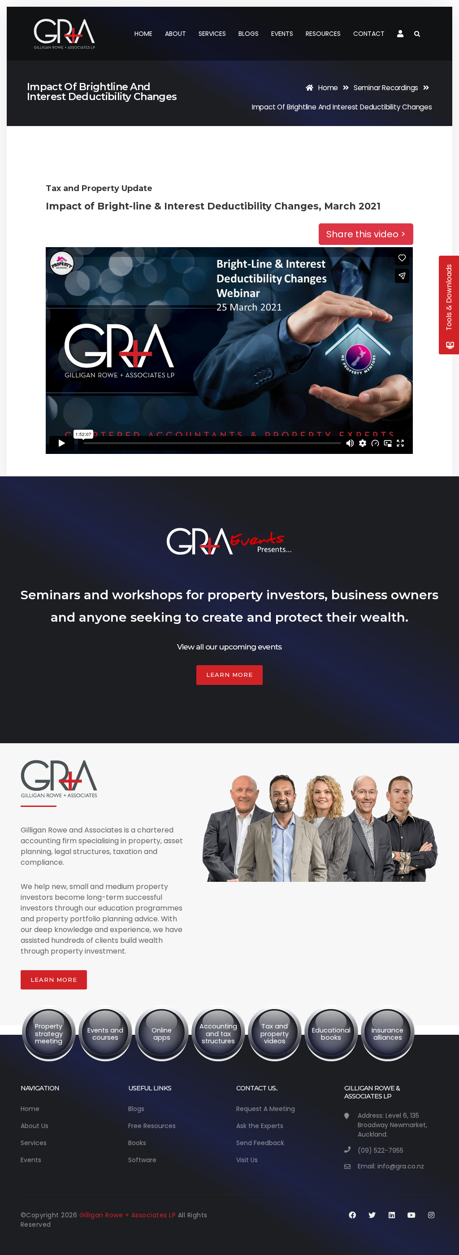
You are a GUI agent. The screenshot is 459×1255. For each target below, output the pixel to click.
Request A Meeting (265, 1108)
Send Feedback (260, 1142)
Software (142, 1159)
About (175, 33)
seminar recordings (386, 87)
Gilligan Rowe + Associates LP (128, 1215)
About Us (34, 1125)
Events (282, 33)
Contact (369, 33)
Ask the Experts (259, 1125)
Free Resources (152, 1125)
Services (212, 33)
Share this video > (366, 234)
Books (137, 1142)
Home (143, 33)
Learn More (229, 674)
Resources (323, 33)
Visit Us (247, 1159)
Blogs (248, 33)
